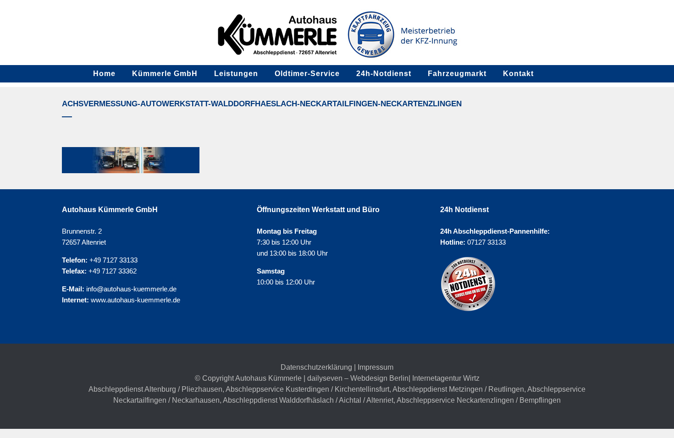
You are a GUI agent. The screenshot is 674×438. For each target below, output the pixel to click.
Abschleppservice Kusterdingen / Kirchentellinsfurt (307, 389)
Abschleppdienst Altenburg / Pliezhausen (155, 389)
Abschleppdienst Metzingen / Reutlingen (458, 389)
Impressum (375, 367)
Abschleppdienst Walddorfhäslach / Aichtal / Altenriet (308, 400)
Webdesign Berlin (379, 378)
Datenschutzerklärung (316, 367)
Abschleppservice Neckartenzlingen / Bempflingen (479, 400)
